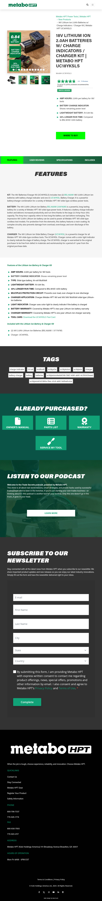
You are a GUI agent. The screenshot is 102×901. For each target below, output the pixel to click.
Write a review (64, 90)
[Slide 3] (19, 70)
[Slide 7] (30, 70)
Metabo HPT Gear (15, 787)
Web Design (47, 898)
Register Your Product (16, 793)
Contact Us (12, 776)
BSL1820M (69, 194)
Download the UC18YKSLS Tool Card (39, 317)
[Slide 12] (44, 70)
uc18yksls (78, 369)
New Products (64, 19)
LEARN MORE (51, 513)
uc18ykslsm (65, 369)
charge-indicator (17, 369)
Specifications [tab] (64, 160)
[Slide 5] (25, 70)
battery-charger (16, 375)
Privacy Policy (43, 688)
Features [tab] (12, 160)
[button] (70, 135)
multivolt (40, 369)
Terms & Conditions (45, 879)
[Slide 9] (35, 70)
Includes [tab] (90, 160)
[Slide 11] (41, 70)
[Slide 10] (38, 70)
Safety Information (15, 798)
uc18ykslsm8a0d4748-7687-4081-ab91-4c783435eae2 (70, 375)
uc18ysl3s (52, 369)
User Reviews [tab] (36, 160)
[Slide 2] (16, 70)
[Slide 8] (33, 70)
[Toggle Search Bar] (87, 4)
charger (89, 369)
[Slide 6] (27, 70)
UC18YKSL (55, 197)
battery (29, 375)
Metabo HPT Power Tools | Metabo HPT (73, 16)
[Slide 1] (14, 70)
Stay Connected (14, 782)
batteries (39, 375)
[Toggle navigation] (92, 4)
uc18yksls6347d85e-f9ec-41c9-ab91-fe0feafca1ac (51, 381)
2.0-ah (30, 369)
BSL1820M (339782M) (56, 206)
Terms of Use (67, 688)
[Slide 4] (22, 70)
